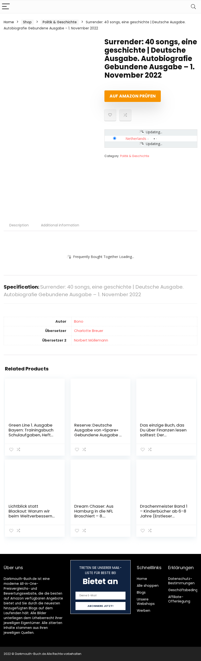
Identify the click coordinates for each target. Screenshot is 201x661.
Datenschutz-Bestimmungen (181, 581)
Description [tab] (19, 225)
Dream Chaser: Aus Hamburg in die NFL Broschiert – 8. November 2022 (93, 513)
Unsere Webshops (146, 601)
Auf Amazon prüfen (133, 96)
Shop (27, 22)
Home (9, 22)
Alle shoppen (148, 585)
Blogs (141, 592)
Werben (143, 610)
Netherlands (136, 138)
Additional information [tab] (60, 225)
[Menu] (6, 6)
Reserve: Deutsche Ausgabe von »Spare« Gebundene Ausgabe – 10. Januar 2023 (98, 432)
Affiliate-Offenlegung (179, 599)
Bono (78, 321)
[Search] (193, 6)
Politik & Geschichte (60, 22)
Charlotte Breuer (88, 330)
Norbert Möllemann (91, 340)
